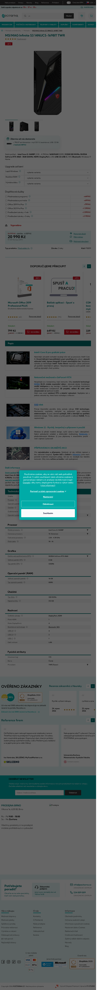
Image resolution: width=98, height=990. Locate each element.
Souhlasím (48, 513)
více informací (47, 485)
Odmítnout (48, 504)
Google (26, 482)
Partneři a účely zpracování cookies (47, 491)
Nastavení (48, 497)
